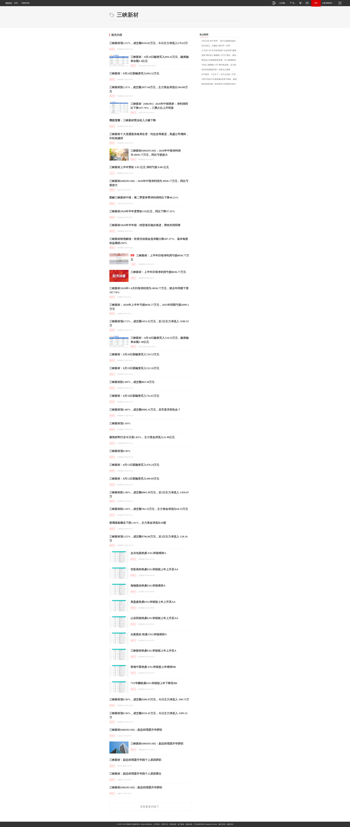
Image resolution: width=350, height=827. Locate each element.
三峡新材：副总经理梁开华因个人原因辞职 (135, 759)
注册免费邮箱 (327, 3)
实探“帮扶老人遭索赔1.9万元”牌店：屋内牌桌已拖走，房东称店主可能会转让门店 (221, 55)
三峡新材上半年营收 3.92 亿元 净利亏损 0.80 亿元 (139, 167)
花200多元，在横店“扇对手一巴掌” (216, 46)
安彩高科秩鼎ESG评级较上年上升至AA (154, 569)
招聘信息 (173, 824)
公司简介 (157, 824)
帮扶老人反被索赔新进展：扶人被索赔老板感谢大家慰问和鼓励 (221, 60)
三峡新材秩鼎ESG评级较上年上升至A (153, 650)
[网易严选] (292, 3)
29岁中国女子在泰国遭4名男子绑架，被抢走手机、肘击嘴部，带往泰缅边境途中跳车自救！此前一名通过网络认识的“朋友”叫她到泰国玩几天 (221, 79)
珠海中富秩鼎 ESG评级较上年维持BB (153, 666)
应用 (16, 3)
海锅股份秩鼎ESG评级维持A (148, 585)
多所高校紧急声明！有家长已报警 (215, 70)
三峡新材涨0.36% (120, 450)
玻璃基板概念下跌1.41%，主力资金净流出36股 (137, 522)
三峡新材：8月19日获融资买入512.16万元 (134, 368)
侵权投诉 (230, 824)
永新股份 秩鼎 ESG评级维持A (149, 634)
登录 (316, 3)
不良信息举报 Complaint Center (205, 824)
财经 (112, 173)
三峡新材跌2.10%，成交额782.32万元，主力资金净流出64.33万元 (148, 508)
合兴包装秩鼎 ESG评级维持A (148, 553)
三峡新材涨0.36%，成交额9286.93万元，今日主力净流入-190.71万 (149, 699)
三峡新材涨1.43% (120, 423)
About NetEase (146, 824)
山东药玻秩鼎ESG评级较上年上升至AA (154, 618)
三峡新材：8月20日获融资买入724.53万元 (134, 354)
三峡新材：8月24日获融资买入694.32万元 (134, 73)
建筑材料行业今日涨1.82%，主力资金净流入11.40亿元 (142, 437)
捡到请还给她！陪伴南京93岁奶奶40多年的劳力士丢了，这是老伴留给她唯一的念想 (221, 84)
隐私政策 (189, 824)
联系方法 (165, 824)
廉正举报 (222, 824)
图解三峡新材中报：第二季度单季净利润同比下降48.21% (143, 197)
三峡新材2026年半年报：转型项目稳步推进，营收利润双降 (144, 225)
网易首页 (8, 3)
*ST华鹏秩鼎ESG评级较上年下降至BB (154, 683)
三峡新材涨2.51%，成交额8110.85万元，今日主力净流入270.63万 (148, 43)
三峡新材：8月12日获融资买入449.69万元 (134, 478)
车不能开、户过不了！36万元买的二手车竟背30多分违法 (221, 74)
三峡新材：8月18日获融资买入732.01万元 (134, 395)
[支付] (300, 3)
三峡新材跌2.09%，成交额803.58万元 (131, 381)
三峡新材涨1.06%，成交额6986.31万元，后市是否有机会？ (144, 409)
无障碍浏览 (25, 3)
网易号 (112, 49)
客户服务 (181, 824)
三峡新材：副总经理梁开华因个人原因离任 (135, 773)
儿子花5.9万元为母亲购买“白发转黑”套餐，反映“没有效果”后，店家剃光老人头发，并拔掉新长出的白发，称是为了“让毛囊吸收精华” (221, 50)
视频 (133, 264)
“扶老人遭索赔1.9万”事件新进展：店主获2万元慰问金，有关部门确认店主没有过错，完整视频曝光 (221, 65)
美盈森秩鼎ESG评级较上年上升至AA (153, 601)
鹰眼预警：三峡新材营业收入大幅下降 (132, 120)
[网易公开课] (283, 3)
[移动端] (274, 3)
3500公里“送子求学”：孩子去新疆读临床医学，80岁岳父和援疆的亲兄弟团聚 (221, 41)
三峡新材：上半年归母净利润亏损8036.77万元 (158, 271)
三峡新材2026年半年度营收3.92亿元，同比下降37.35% (142, 211)
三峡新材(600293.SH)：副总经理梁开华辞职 (135, 729)
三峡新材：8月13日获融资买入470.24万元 (134, 464)
